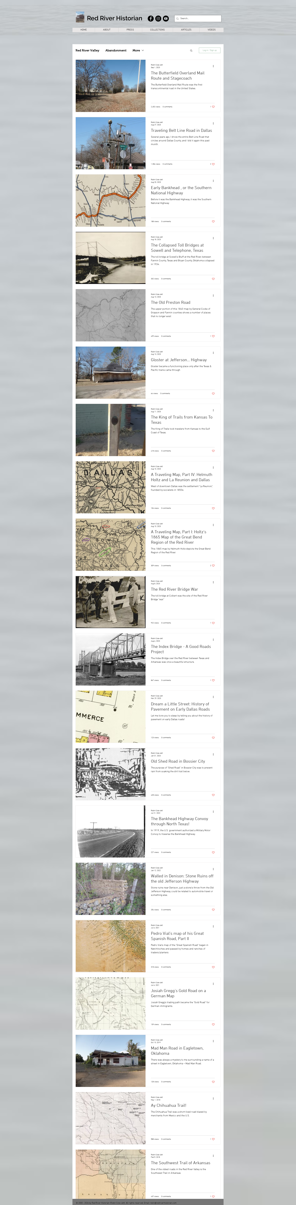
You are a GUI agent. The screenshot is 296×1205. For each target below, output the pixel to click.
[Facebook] (151, 19)
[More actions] (214, 66)
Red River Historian (114, 18)
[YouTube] (166, 19)
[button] (191, 50)
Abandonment (115, 50)
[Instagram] (158, 19)
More (136, 50)
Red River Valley (87, 50)
